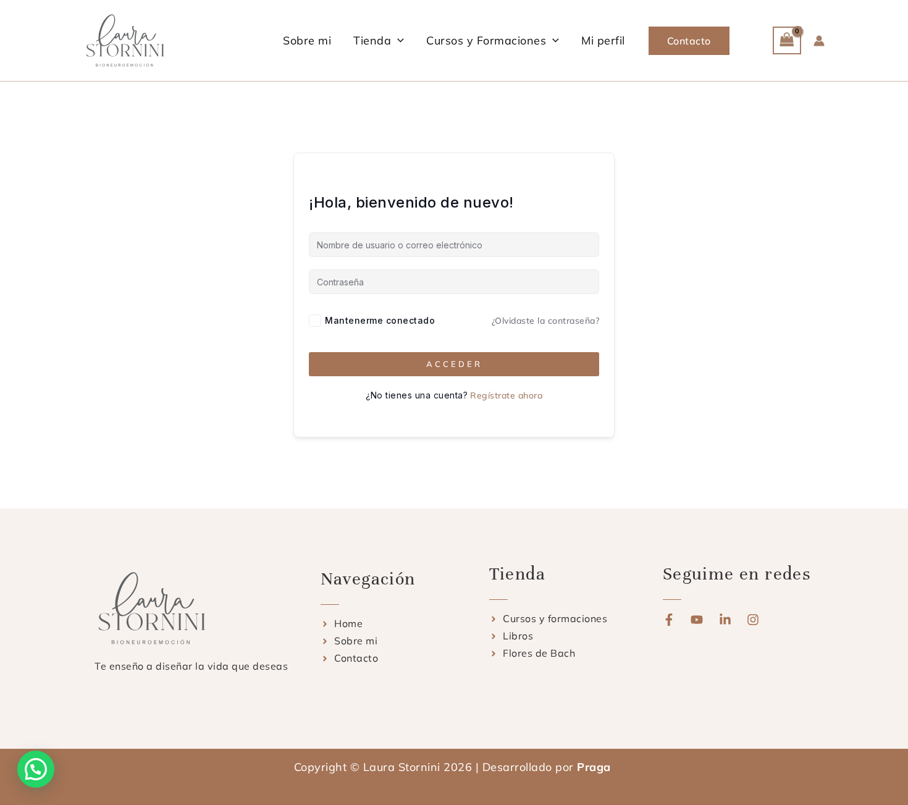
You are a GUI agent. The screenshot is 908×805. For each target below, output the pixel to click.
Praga (595, 767)
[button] (397, 40)
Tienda (372, 40)
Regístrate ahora (506, 395)
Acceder (454, 364)
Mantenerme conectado (380, 320)
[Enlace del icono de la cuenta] (819, 40)
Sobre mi (307, 40)
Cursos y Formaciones (486, 40)
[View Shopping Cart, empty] (787, 40)
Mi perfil (603, 40)
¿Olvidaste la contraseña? (546, 320)
